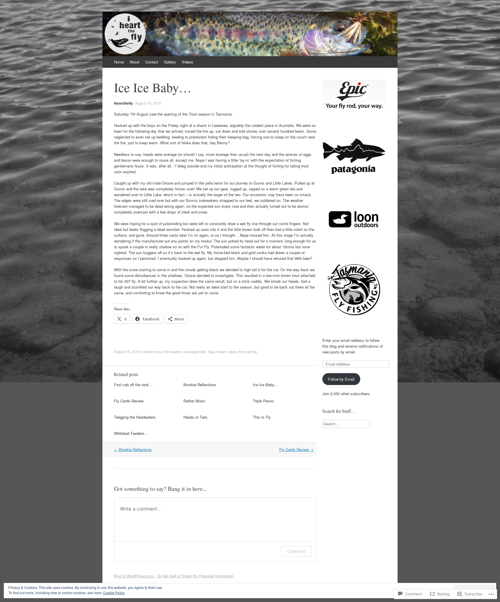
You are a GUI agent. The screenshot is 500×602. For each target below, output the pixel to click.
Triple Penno (263, 401)
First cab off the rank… (133, 384)
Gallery (170, 62)
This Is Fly (262, 417)
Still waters (172, 351)
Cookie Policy (114, 592)
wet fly (252, 351)
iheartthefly (123, 103)
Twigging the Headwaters (135, 417)
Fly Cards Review (129, 401)
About (134, 62)
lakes (232, 351)
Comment (296, 551)
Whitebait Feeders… (131, 433)
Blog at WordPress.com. (134, 576)
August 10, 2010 (148, 103)
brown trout (153, 351)
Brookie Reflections (199, 384)
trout (241, 351)
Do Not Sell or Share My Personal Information (195, 576)
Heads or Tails (195, 417)
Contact (151, 62)
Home (119, 62)
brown (222, 351)
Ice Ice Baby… (265, 384)
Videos (187, 62)
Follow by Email (341, 379)
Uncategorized (194, 351)
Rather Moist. (194, 401)
